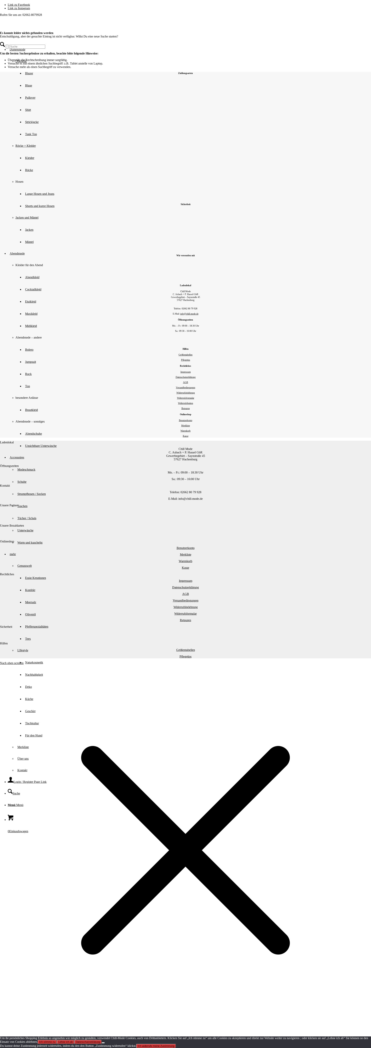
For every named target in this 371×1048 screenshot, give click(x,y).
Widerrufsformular (185, 398)
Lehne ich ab (65, 1041)
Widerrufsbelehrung (185, 392)
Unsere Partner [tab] (9, 505)
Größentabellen (185, 354)
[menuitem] (189, 662)
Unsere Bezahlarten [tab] (12, 525)
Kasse (185, 436)
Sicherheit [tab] (6, 626)
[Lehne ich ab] (103, 1042)
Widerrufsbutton (185, 403)
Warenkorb (185, 430)
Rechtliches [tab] (7, 574)
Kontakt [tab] (5, 485)
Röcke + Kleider (25, 145)
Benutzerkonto (185, 420)
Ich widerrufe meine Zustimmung (156, 1046)
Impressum (185, 372)
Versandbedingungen (185, 387)
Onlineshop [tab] (7, 541)
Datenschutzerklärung (186, 377)
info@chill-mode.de (189, 313)
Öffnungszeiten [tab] (9, 466)
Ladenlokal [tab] (7, 442)
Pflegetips (185, 360)
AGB (185, 382)
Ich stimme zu (47, 1041)
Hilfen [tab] (4, 643)
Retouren (185, 408)
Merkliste (185, 425)
